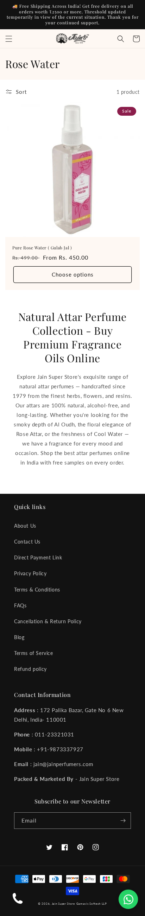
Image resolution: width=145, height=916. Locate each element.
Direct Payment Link (38, 557)
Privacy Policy (30, 573)
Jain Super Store (63, 903)
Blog (19, 637)
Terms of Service (33, 653)
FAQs (20, 605)
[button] (9, 39)
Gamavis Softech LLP (91, 903)
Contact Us (27, 542)
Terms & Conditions (37, 590)
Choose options (73, 274)
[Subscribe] (123, 820)
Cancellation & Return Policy (48, 621)
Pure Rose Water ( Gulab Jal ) (42, 247)
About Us (25, 526)
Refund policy (30, 669)
